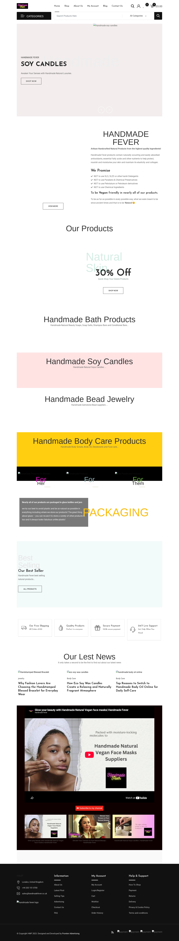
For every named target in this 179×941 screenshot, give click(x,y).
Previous (101, 110)
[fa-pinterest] (103, 932)
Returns (132, 896)
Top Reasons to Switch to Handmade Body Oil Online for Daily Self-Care (137, 687)
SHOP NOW (31, 81)
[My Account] (138, 6)
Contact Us (117, 6)
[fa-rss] (112, 932)
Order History (97, 913)
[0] (152, 6)
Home (57, 6)
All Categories (136, 16)
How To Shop (135, 885)
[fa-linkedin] (94, 932)
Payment (132, 890)
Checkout (95, 907)
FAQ (56, 913)
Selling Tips (59, 896)
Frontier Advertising (70, 933)
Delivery (132, 902)
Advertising (59, 902)
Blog (105, 6)
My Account (93, 6)
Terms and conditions (138, 913)
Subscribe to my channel (90, 808)
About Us (78, 6)
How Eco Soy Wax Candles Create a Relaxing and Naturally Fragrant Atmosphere (89, 687)
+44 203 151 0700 (29, 888)
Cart (93, 896)
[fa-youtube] (98, 932)
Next (109, 110)
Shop (66, 6)
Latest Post (59, 890)
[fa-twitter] (89, 932)
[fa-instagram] (108, 932)
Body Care (71, 678)
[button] (45, 830)
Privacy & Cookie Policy (139, 907)
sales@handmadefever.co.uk (34, 893)
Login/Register (97, 890)
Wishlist (95, 902)
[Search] (132, 6)
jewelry (21, 678)
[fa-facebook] (84, 932)
